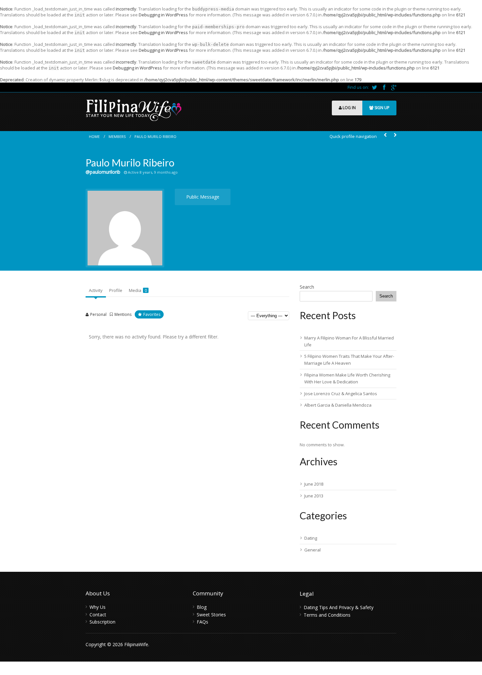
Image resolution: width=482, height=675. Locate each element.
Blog (202, 607)
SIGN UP (381, 107)
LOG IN (349, 107)
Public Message (202, 197)
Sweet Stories (211, 614)
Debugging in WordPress (163, 15)
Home (94, 136)
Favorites (151, 314)
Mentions (122, 314)
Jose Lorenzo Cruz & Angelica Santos (340, 393)
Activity (96, 290)
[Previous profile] (385, 135)
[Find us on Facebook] (384, 87)
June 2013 (313, 496)
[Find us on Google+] (393, 87)
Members (117, 136)
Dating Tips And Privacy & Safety (338, 607)
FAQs (202, 622)
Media (138, 290)
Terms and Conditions (327, 615)
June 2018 (313, 484)
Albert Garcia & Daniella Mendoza (338, 405)
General (312, 550)
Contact (98, 614)
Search (307, 287)
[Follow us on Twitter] (375, 87)
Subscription (102, 622)
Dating (310, 538)
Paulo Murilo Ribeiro (155, 136)
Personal (98, 314)
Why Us (98, 607)
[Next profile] (395, 135)
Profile (115, 290)
